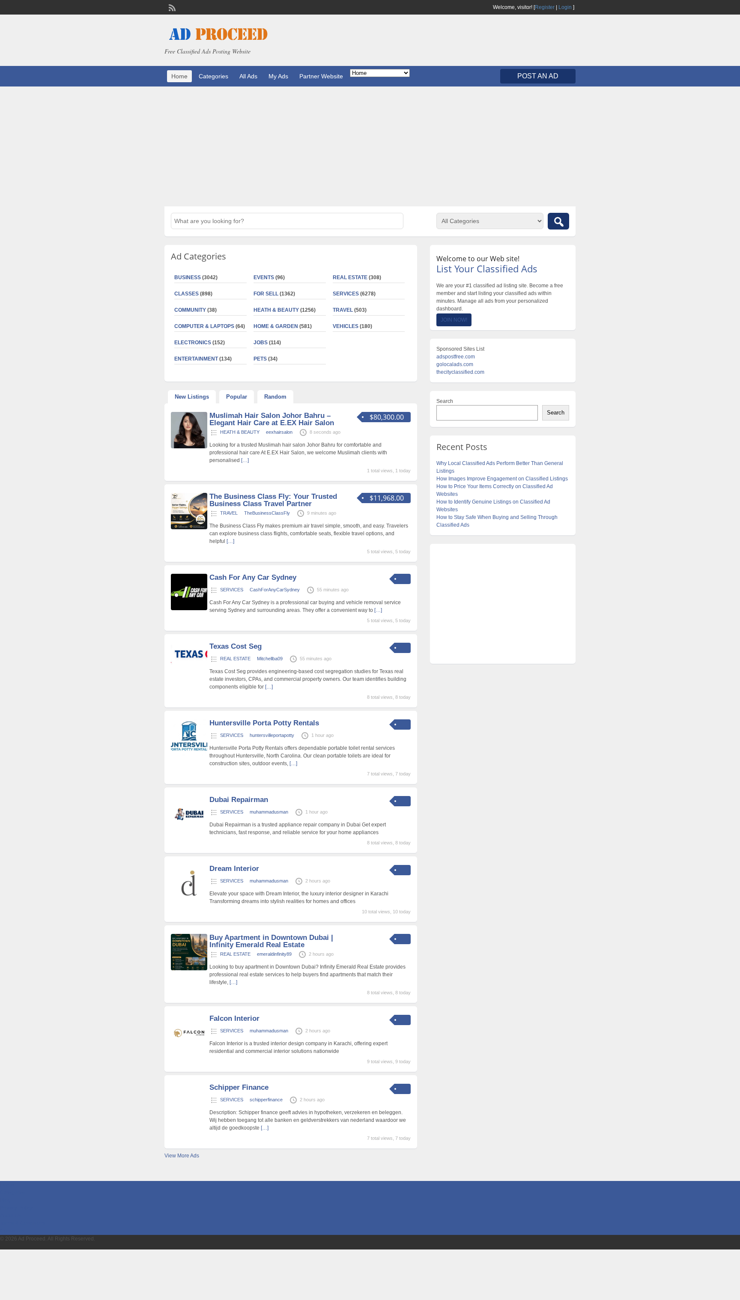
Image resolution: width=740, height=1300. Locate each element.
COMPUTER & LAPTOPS (204, 326)
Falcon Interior (234, 1018)
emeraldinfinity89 (274, 954)
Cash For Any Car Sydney (252, 577)
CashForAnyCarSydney (275, 589)
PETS (260, 359)
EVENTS (264, 277)
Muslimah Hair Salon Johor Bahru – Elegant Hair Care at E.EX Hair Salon (271, 419)
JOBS (261, 343)
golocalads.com (454, 364)
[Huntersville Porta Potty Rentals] (189, 754)
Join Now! (454, 320)
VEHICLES (345, 326)
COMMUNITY (190, 310)
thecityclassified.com (460, 372)
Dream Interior (234, 869)
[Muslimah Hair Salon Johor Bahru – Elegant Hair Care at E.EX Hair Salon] (189, 447)
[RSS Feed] (171, 6)
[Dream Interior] (189, 900)
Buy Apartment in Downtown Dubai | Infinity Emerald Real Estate (271, 941)
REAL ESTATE (350, 277)
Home (179, 76)
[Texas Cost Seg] (189, 664)
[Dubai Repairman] (189, 831)
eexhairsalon (279, 432)
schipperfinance (266, 1099)
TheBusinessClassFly (267, 513)
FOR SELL (266, 294)
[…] (245, 460)
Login (565, 7)
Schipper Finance (239, 1087)
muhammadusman (269, 811)
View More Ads (181, 1156)
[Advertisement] (370, 146)
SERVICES (346, 294)
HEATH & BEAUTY (276, 310)
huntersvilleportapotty (272, 735)
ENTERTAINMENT (196, 359)
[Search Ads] (558, 221)
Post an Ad (537, 76)
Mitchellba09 (270, 658)
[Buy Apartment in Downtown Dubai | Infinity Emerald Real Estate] (189, 969)
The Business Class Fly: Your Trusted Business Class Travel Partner (273, 500)
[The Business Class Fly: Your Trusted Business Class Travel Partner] (189, 528)
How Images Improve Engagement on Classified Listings (502, 479)
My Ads (278, 76)
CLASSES (186, 294)
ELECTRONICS (192, 343)
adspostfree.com (455, 357)
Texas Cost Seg (235, 646)
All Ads (248, 76)
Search (444, 401)
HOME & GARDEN (276, 326)
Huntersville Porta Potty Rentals (264, 723)
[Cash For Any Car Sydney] (189, 608)
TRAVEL (343, 310)
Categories (213, 76)
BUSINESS (187, 277)
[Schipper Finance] (189, 1118)
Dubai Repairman (238, 800)
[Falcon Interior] (189, 1050)
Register (545, 7)
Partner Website (321, 76)
